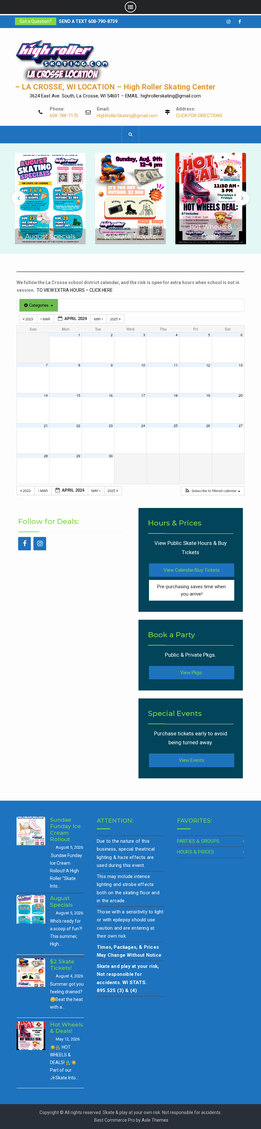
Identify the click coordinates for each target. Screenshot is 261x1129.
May (98, 318)
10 (143, 365)
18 (176, 395)
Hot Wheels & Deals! (66, 1027)
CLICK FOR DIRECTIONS (199, 116)
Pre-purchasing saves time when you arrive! (191, 590)
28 (46, 456)
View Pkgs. (191, 672)
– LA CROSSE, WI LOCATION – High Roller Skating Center (115, 86)
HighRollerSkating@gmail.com (127, 116)
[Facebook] (24, 543)
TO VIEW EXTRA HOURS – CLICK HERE (75, 290)
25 (176, 425)
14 (46, 395)
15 (78, 395)
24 (143, 425)
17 (143, 395)
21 (46, 425)
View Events (191, 760)
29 (78, 456)
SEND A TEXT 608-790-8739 (88, 21)
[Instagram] (39, 543)
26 (208, 425)
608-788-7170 (64, 116)
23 (111, 425)
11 (176, 365)
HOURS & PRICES (195, 852)
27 (241, 425)
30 (111, 456)
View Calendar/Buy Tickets (192, 570)
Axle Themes (155, 1120)
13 (241, 365)
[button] (212, 490)
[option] (50, 198)
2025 (114, 318)
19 (208, 395)
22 (78, 425)
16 (111, 395)
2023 (29, 318)
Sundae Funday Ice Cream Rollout (65, 829)
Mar (46, 318)
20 (241, 395)
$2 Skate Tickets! (130, 236)
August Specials (50, 236)
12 (208, 365)
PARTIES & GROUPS (198, 841)
